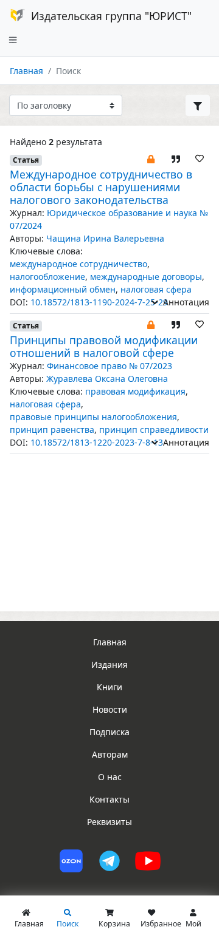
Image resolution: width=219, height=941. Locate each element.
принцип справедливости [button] (154, 429)
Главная (26, 70)
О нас (110, 777)
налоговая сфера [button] (156, 289)
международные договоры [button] (146, 276)
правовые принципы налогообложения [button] (93, 417)
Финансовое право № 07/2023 (109, 366)
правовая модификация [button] (135, 391)
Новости (109, 709)
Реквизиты (109, 821)
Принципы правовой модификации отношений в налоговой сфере (104, 346)
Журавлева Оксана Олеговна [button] (107, 378)
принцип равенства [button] (52, 429)
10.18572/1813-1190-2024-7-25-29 (99, 302)
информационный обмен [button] (63, 289)
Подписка (109, 732)
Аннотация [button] (185, 302)
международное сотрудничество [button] (78, 264)
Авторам (110, 754)
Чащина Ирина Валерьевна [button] (105, 238)
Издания (109, 664)
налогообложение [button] (47, 276)
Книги (109, 687)
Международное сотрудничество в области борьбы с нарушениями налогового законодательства (101, 187)
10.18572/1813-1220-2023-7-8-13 (96, 442)
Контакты (109, 799)
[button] (151, 158)
